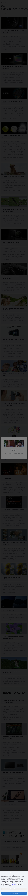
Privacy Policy (13, 884)
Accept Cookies (14, 893)
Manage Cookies (14, 889)
